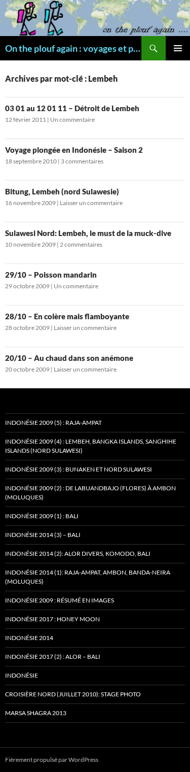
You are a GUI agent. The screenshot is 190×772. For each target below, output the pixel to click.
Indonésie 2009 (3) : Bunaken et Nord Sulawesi (78, 469)
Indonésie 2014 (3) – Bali (43, 535)
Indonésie (21, 675)
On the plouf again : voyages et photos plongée (73, 48)
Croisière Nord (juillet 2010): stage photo (73, 694)
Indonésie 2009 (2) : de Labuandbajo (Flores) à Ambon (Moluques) (90, 492)
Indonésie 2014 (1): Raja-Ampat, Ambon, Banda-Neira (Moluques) (87, 576)
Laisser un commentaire (91, 203)
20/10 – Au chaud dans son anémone (69, 357)
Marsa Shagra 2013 (35, 713)
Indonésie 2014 (29, 638)
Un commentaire (72, 119)
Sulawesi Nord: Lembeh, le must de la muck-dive (88, 233)
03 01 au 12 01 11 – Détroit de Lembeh (72, 108)
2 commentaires (81, 244)
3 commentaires (82, 161)
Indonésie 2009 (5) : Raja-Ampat (53, 422)
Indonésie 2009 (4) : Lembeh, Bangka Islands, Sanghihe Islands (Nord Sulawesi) (90, 446)
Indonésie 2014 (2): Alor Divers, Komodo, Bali (77, 553)
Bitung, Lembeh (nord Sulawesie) (62, 191)
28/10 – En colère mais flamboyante (67, 316)
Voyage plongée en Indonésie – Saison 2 (74, 149)
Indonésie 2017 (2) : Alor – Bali (52, 656)
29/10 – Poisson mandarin (51, 274)
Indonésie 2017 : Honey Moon (52, 619)
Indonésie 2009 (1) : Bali (42, 516)
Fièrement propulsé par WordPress (51, 759)
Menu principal (178, 48)
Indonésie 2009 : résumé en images (59, 600)
